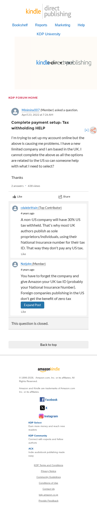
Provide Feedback (48, 500)
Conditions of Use (48, 483)
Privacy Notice (48, 471)
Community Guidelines (48, 477)
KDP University (49, 34)
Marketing (62, 25)
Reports (41, 25)
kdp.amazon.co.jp (48, 494)
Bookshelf (20, 25)
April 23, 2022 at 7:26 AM (37, 114)
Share (66, 196)
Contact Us (49, 489)
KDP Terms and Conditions (48, 465)
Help (81, 25)
